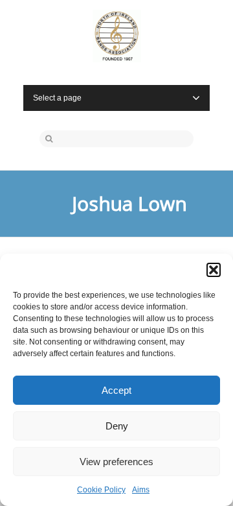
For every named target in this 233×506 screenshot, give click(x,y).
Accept (116, 390)
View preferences (116, 461)
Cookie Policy (101, 489)
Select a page (57, 97)
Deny (116, 425)
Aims (141, 489)
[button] (213, 269)
